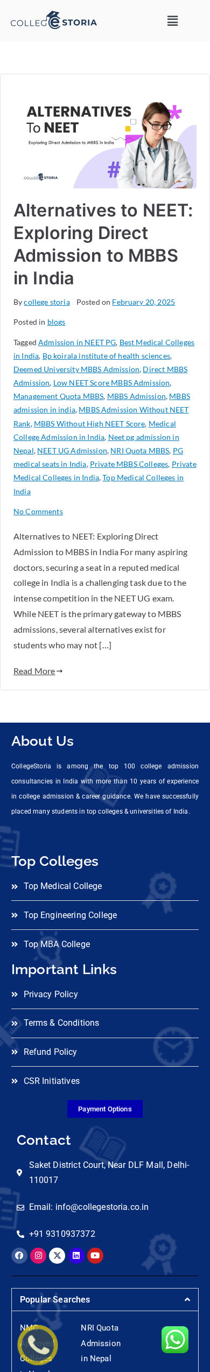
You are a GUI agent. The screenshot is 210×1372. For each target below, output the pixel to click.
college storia (46, 301)
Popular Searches (55, 1299)
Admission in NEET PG (77, 342)
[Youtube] (95, 1256)
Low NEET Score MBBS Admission (111, 382)
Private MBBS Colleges (129, 463)
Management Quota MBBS (58, 396)
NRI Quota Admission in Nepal (100, 1343)
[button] (172, 21)
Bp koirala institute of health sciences (106, 355)
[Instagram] (38, 1256)
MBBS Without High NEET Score (89, 423)
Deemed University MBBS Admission (76, 369)
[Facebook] (19, 1256)
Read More (34, 671)
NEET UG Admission (72, 450)
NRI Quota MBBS (139, 450)
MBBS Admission (136, 396)
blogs (56, 321)
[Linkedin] (76, 1256)
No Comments (38, 511)
